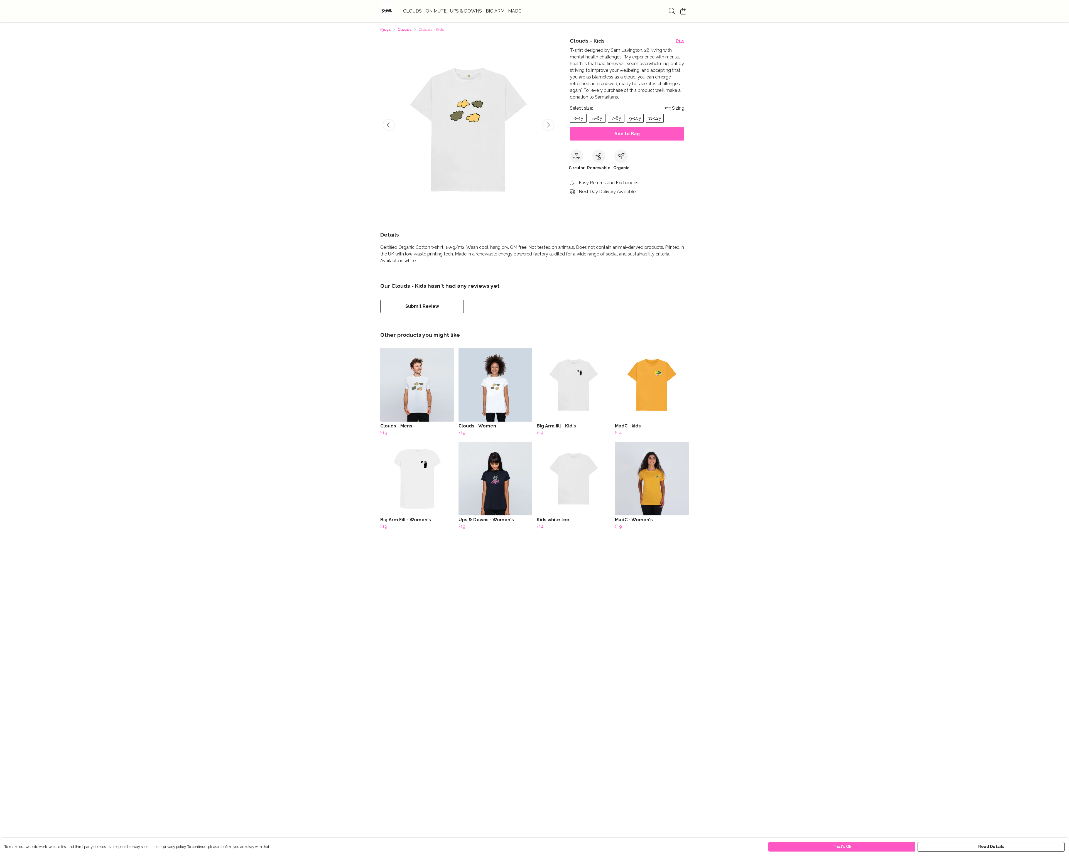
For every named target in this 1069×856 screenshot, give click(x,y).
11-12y (654, 118)
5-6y (597, 118)
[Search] (672, 11)
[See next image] (548, 125)
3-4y (578, 118)
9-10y (635, 118)
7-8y (616, 118)
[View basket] (683, 11)
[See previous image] (388, 125)
